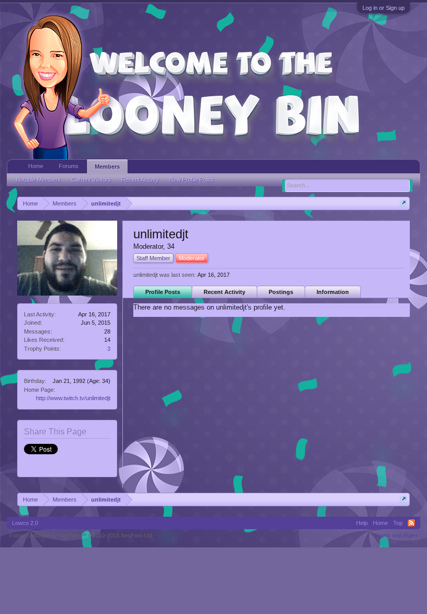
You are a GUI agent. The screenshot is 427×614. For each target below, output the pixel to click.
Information (333, 292)
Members (107, 166)
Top (398, 523)
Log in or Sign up (383, 8)
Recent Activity (224, 292)
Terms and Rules (396, 535)
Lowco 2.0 (25, 523)
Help (362, 523)
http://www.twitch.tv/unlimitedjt (73, 398)
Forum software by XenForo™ (81, 535)
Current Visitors (91, 179)
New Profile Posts (191, 179)
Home (35, 166)
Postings (281, 292)
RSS (411, 523)
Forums (69, 166)
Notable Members (38, 179)
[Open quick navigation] (403, 203)
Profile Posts (162, 292)
